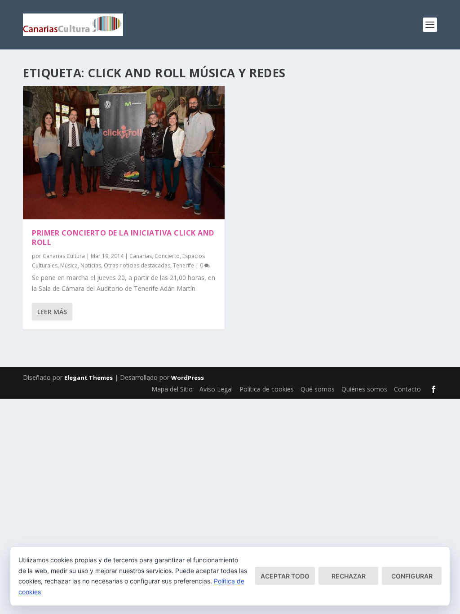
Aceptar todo (285, 576)
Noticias (90, 265)
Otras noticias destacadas (137, 265)
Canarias (140, 256)
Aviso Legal (216, 389)
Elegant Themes (88, 378)
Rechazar (349, 576)
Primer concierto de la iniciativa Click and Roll (123, 237)
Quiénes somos (364, 389)
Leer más (52, 311)
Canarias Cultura (64, 256)
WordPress (187, 378)
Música (69, 265)
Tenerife (183, 265)
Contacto (407, 389)
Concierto (167, 256)
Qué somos (318, 389)
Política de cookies (266, 389)
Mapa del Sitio (172, 389)
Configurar (412, 576)
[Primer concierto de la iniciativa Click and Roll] (124, 152)
